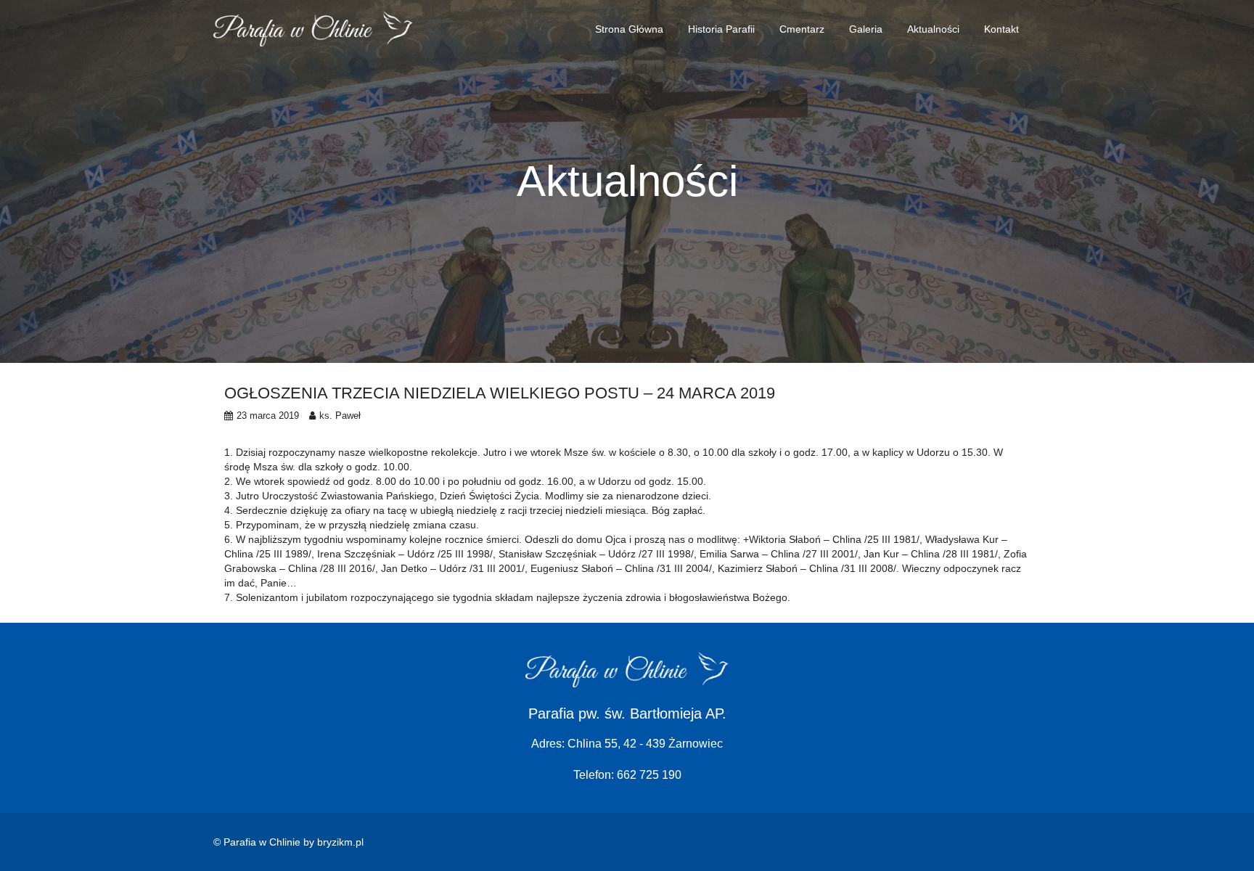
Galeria (865, 29)
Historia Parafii (721, 29)
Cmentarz (801, 29)
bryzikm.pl (340, 842)
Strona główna (629, 29)
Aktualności (933, 29)
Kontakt (1001, 29)
